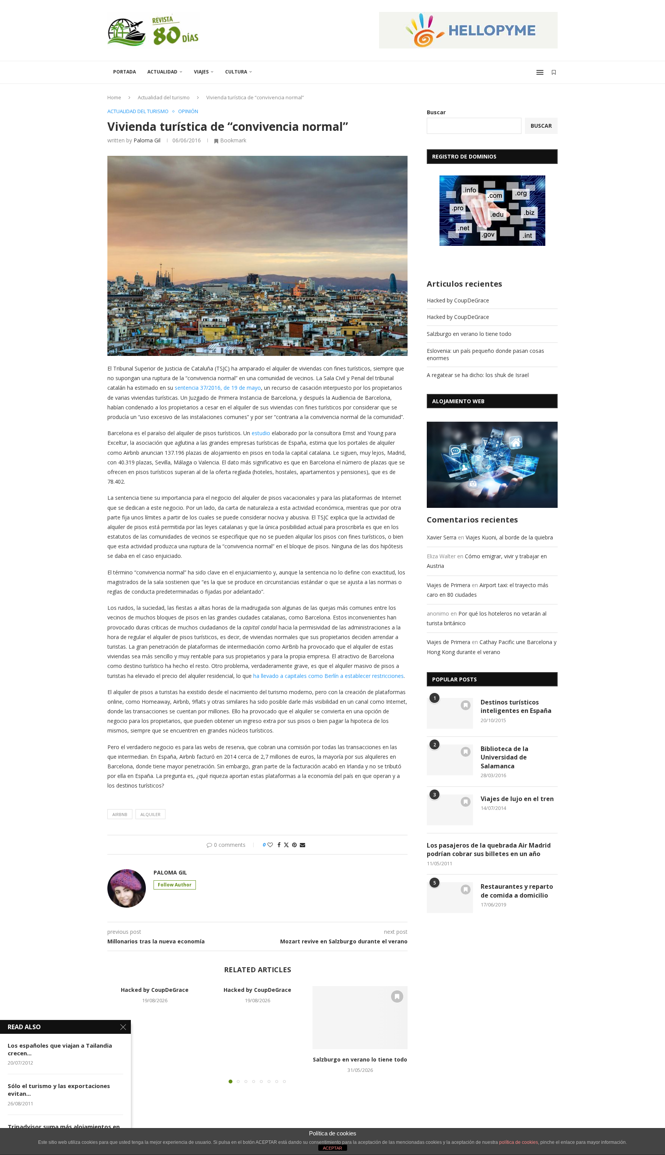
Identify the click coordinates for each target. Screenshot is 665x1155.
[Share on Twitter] (286, 844)
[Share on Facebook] (279, 844)
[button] (397, 1034)
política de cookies (518, 1142)
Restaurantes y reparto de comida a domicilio (517, 890)
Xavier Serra (441, 537)
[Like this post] (270, 844)
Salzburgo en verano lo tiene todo (360, 1059)
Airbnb (119, 814)
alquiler (150, 814)
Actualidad (162, 71)
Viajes (201, 71)
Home (114, 97)
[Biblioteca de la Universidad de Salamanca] (450, 759)
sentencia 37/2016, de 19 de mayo (218, 387)
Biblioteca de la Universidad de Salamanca (504, 757)
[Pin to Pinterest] (294, 844)
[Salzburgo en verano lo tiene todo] (360, 1017)
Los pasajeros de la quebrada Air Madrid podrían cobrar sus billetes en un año (489, 849)
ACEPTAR (332, 1148)
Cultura (236, 71)
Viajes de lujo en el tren (517, 798)
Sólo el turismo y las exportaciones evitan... (59, 1089)
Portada (124, 71)
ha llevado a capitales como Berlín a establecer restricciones (328, 675)
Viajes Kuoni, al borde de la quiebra (509, 537)
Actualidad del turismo (164, 97)
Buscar (436, 112)
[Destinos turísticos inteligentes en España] (450, 713)
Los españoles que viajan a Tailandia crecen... (60, 1049)
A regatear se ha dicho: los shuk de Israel (478, 375)
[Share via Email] (302, 844)
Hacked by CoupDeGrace (155, 989)
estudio (261, 433)
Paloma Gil (147, 140)
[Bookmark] (554, 72)
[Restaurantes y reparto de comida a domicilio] (450, 897)
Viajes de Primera (448, 585)
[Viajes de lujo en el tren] (450, 809)
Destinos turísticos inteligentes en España (516, 706)
